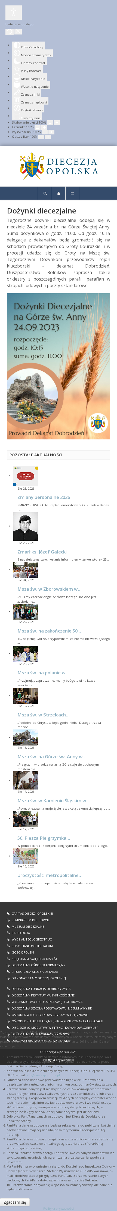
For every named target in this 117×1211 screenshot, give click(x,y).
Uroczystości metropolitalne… (49, 875)
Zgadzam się (15, 1202)
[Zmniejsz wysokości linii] (45, 132)
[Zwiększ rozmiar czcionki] (44, 127)
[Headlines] (58, 166)
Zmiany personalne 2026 (43, 497)
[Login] (59, 193)
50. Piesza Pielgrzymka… (43, 838)
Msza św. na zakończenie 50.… (49, 631)
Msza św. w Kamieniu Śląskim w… (53, 800)
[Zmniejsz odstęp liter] (41, 137)
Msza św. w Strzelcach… (43, 715)
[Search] (45, 193)
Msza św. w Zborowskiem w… (49, 589)
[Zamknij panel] (18, 31)
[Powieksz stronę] (57, 122)
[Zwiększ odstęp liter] (48, 137)
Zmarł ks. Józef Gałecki (42, 552)
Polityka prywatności (58, 1208)
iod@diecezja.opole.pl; (43, 1075)
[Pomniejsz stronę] (50, 122)
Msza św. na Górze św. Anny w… (52, 756)
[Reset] (9, 32)
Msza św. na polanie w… (43, 672)
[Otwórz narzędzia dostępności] (13, 12)
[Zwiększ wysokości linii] (51, 132)
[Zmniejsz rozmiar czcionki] (38, 127)
